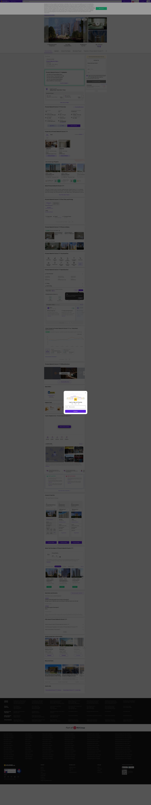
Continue (76, 411)
